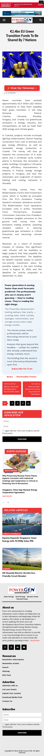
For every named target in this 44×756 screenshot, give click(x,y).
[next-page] (7, 502)
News (10, 376)
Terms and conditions (25, 431)
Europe (6, 569)
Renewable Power (27, 376)
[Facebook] (12, 403)
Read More (35, 640)
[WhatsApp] (28, 403)
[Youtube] (24, 647)
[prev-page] (3, 502)
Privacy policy (7, 433)
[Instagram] (11, 647)
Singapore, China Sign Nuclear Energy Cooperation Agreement (19, 491)
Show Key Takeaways (22, 88)
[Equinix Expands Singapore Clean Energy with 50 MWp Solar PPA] (22, 524)
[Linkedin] (17, 647)
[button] (4, 20)
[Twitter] (17, 403)
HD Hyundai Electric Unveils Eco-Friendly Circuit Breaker (19, 574)
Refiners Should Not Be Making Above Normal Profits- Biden (11, 389)
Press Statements (12, 534)
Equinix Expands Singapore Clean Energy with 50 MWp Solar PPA (19, 539)
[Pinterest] (23, 403)
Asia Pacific (7, 496)
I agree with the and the (20, 432)
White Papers (11, 471)
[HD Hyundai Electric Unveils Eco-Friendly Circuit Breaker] (22, 559)
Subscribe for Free (22, 368)
